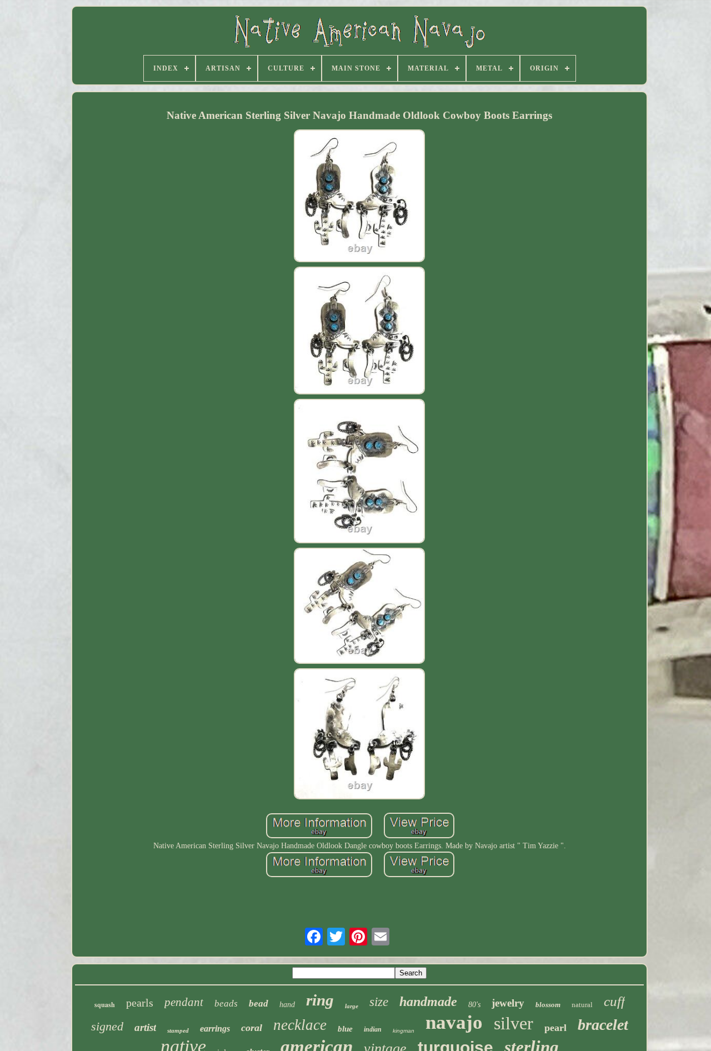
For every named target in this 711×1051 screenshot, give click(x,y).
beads (226, 1003)
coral (251, 1027)
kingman (403, 1031)
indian (373, 1029)
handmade (428, 1001)
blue (345, 1028)
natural (582, 1004)
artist (145, 1027)
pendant (183, 1002)
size (378, 1002)
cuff (614, 1001)
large (351, 1006)
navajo (454, 1022)
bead (258, 1003)
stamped (178, 1030)
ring (320, 1000)
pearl (555, 1027)
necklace (300, 1025)
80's (474, 1004)
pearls (139, 1003)
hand (287, 1004)
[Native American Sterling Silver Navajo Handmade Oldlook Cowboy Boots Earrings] (359, 197)
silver (513, 1023)
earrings (215, 1028)
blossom (547, 1004)
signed (107, 1026)
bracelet (603, 1024)
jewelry (508, 1003)
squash (104, 1004)
